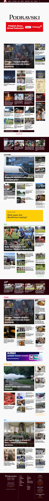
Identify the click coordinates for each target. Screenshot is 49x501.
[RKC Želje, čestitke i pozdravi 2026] (40, 101)
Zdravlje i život (27, 1)
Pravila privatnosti (30, 482)
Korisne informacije (10, 131)
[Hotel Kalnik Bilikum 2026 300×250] (40, 78)
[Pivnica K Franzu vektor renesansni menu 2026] (40, 92)
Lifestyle (22, 1)
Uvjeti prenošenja (30, 481)
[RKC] (20, 131)
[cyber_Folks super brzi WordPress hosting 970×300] (24, 221)
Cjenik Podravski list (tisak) (40, 483)
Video (6, 139)
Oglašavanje (29, 478)
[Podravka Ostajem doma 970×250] (24, 31)
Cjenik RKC (40, 485)
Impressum (29, 477)
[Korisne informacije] (4, 131)
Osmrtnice (35, 1)
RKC (22, 131)
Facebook (28, 486)
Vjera (32, 1)
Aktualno (9, 1)
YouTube (28, 489)
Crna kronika (14, 1)
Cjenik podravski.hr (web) (40, 484)
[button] (39, 1)
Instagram (28, 487)
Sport (19, 1)
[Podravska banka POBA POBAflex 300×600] (40, 120)
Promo (7, 92)
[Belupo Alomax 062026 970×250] (24, 361)
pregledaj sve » (31, 92)
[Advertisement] (24, 8)
